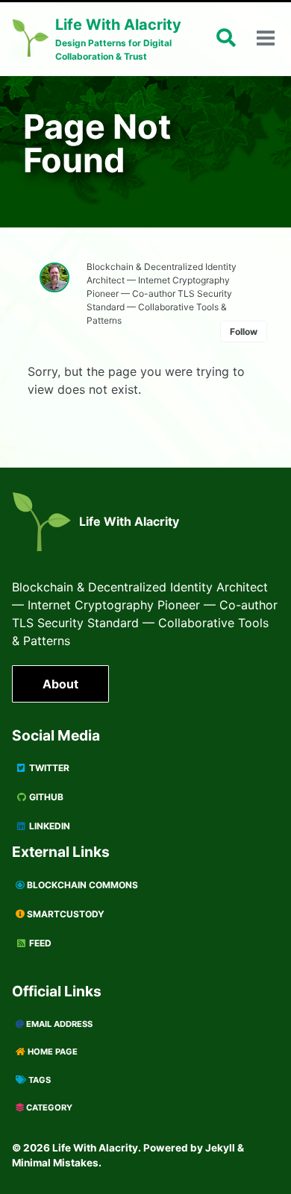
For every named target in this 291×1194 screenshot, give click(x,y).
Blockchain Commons (81, 884)
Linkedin (48, 826)
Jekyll (220, 1148)
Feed (39, 943)
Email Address (58, 1024)
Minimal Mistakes (55, 1163)
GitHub (45, 796)
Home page (51, 1051)
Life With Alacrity (129, 521)
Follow (243, 331)
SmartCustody (64, 914)
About (60, 683)
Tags (38, 1080)
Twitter (48, 767)
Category (48, 1107)
